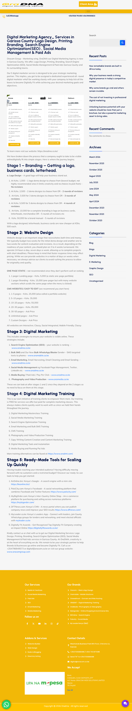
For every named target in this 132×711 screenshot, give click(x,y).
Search (92, 35)
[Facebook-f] (27, 623)
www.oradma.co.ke (21, 348)
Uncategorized (96, 281)
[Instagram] (51, 623)
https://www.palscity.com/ (63, 491)
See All (70, 690)
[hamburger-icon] (88, 11)
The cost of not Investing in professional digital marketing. (107, 99)
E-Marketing (95, 262)
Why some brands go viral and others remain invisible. (106, 89)
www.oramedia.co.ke (58, 379)
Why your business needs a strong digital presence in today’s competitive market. (107, 78)
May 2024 (94, 195)
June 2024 (94, 188)
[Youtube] (39, 623)
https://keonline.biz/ (20, 484)
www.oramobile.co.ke (38, 355)
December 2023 (96, 208)
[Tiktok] (57, 623)
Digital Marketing (97, 255)
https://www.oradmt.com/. (60, 453)
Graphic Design (96, 268)
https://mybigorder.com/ (22, 502)
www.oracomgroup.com (19, 551)
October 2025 (95, 169)
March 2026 (94, 157)
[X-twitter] (33, 623)
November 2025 (96, 163)
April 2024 (94, 201)
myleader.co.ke (22, 520)
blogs (91, 249)
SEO (91, 274)
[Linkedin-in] (45, 623)
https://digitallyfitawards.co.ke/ (43, 528)
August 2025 (95, 176)
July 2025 (93, 182)
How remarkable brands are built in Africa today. (105, 67)
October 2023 (95, 220)
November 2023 (96, 214)
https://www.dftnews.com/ (68, 510)
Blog (91, 243)
